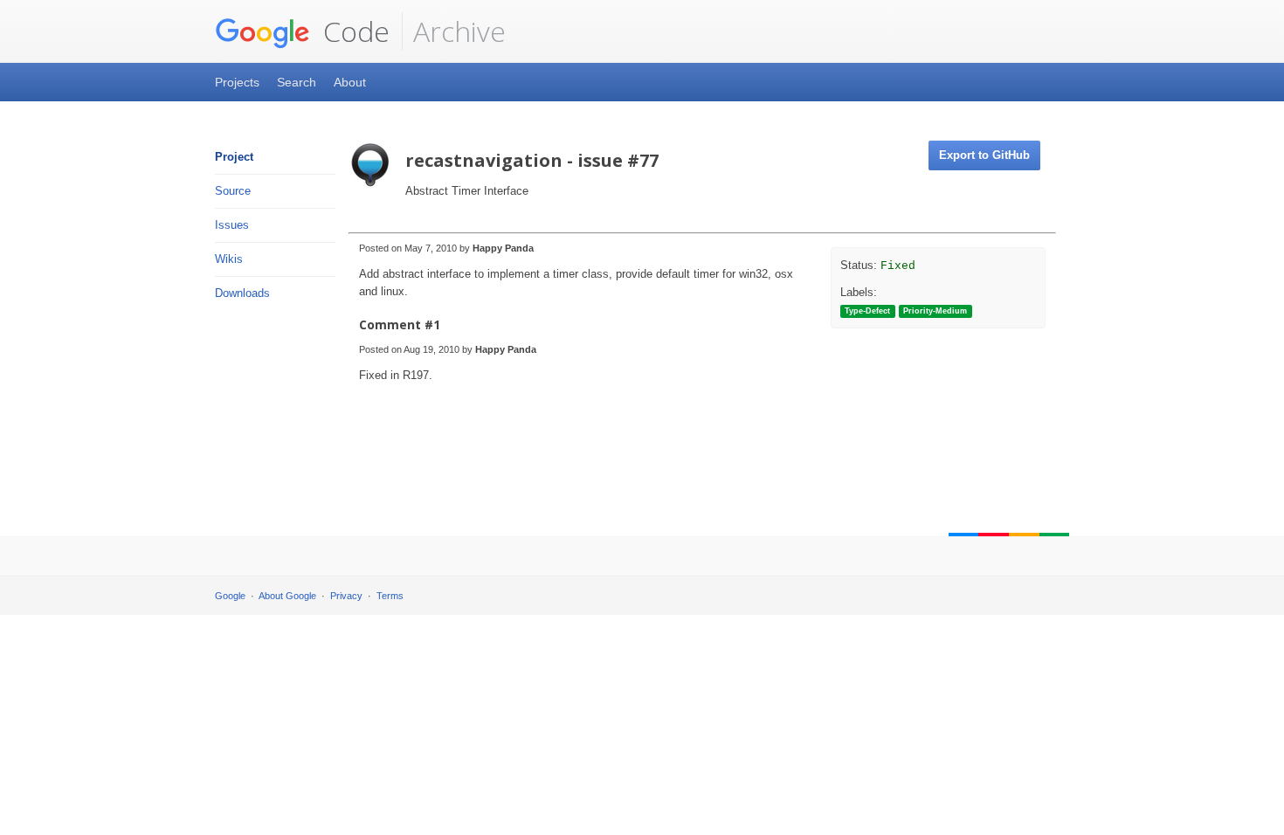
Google (230, 595)
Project (234, 156)
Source (233, 190)
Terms (390, 595)
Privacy (346, 595)
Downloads (242, 293)
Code (353, 31)
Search (296, 82)
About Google (287, 595)
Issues (232, 224)
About (350, 82)
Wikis (229, 259)
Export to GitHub (984, 155)
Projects (237, 82)
